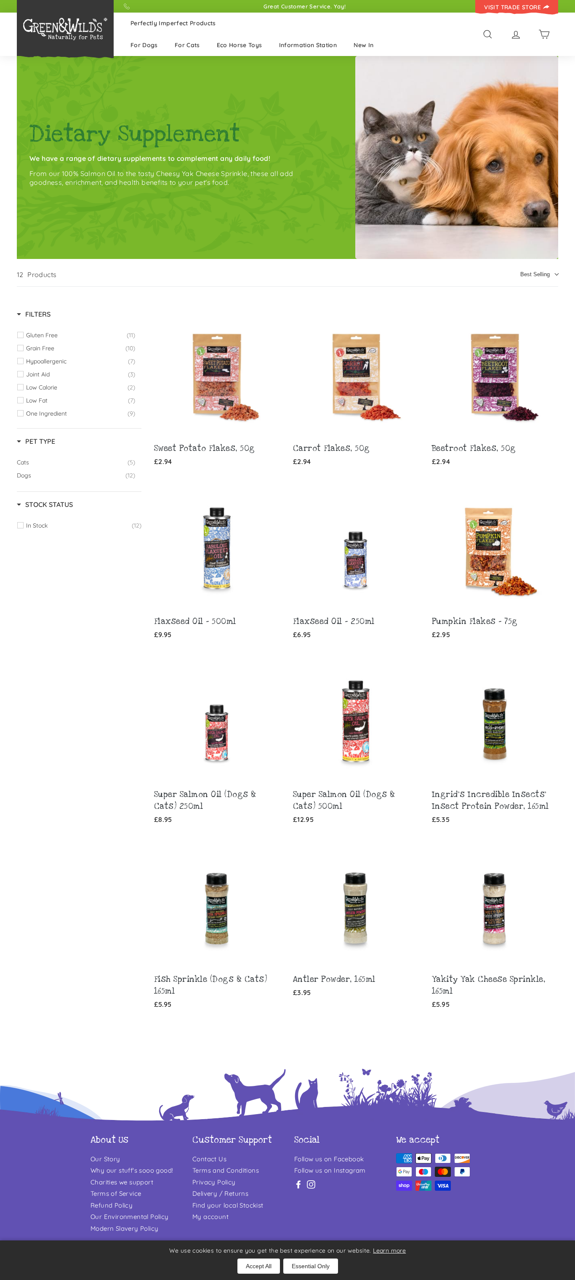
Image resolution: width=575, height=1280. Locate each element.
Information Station (308, 45)
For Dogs (144, 45)
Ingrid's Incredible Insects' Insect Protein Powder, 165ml (490, 800)
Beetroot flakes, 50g (474, 448)
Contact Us (209, 1159)
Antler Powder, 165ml (334, 979)
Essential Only (311, 1266)
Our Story (105, 1159)
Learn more (389, 1250)
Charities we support (122, 1182)
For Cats (187, 45)
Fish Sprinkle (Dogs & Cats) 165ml (210, 985)
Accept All (259, 1266)
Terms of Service (116, 1193)
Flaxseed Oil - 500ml (195, 621)
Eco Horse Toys (239, 45)
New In (363, 45)
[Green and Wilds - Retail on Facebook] (298, 1184)
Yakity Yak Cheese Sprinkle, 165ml (489, 985)
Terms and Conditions (225, 1170)
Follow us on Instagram (330, 1170)
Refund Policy (112, 1205)
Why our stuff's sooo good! (132, 1170)
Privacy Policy (214, 1182)
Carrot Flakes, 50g (331, 448)
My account (210, 1217)
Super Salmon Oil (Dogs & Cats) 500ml (344, 800)
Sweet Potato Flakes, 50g (204, 448)
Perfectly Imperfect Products (173, 23)
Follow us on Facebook (329, 1159)
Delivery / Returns (220, 1193)
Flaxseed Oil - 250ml (334, 621)
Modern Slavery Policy (124, 1228)
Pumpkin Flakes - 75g (475, 621)
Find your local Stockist (228, 1205)
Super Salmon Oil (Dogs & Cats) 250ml (205, 800)
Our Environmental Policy (130, 1217)
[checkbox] (80, 335)
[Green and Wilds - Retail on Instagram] (311, 1184)
